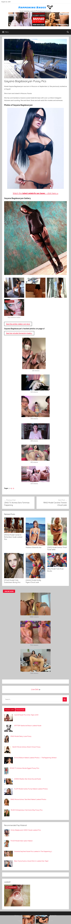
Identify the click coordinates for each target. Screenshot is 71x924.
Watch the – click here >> (35, 193)
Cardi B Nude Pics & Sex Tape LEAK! (26, 715)
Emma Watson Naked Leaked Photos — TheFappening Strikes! (35, 758)
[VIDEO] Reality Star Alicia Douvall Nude (27, 779)
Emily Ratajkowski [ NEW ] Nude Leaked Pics (26, 830)
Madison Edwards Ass (33, 547)
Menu (7, 32)
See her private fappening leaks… (19, 333)
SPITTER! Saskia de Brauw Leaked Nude (27, 725)
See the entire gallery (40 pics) (18, 324)
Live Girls (35, 689)
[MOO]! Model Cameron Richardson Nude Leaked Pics (13, 537)
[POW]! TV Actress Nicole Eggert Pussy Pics (24, 768)
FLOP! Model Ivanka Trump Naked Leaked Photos (31, 789)
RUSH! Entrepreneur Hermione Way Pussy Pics (27, 810)
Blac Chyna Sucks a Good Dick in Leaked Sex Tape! (31, 861)
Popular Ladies (9, 709)
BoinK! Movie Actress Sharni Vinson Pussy (26, 747)
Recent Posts (20, 709)
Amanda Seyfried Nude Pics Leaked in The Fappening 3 (33, 851)
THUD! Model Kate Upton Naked (21, 841)
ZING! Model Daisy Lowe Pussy (20, 736)
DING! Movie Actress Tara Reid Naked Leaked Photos (28, 799)
